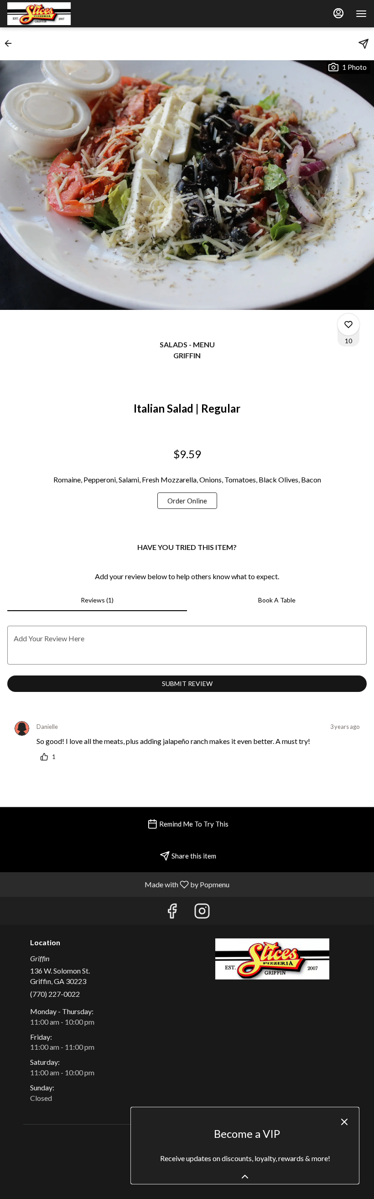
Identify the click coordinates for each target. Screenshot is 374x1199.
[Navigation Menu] (361, 13)
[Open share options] (363, 44)
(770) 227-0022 (55, 994)
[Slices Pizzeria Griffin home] (48, 13)
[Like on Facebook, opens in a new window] (172, 913)
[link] (187, 500)
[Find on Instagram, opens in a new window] (202, 913)
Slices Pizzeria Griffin (272, 958)
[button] (11, 43)
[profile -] (338, 13)
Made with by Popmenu (118, 884)
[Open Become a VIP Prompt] (244, 1176)
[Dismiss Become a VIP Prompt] (344, 1122)
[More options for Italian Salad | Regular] (348, 324)
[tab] (97, 600)
